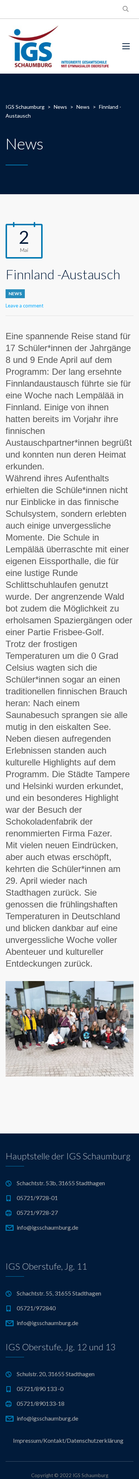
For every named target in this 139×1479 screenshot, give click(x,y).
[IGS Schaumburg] (58, 46)
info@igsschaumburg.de (47, 1227)
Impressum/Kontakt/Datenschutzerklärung (68, 1440)
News (15, 293)
